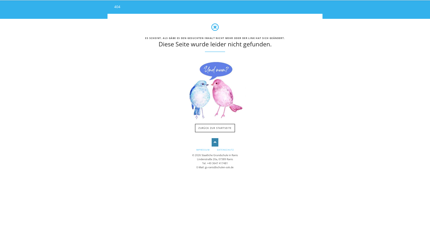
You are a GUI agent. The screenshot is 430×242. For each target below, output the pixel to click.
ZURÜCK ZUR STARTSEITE (214, 128)
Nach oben (215, 142)
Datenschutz (225, 149)
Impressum (203, 149)
